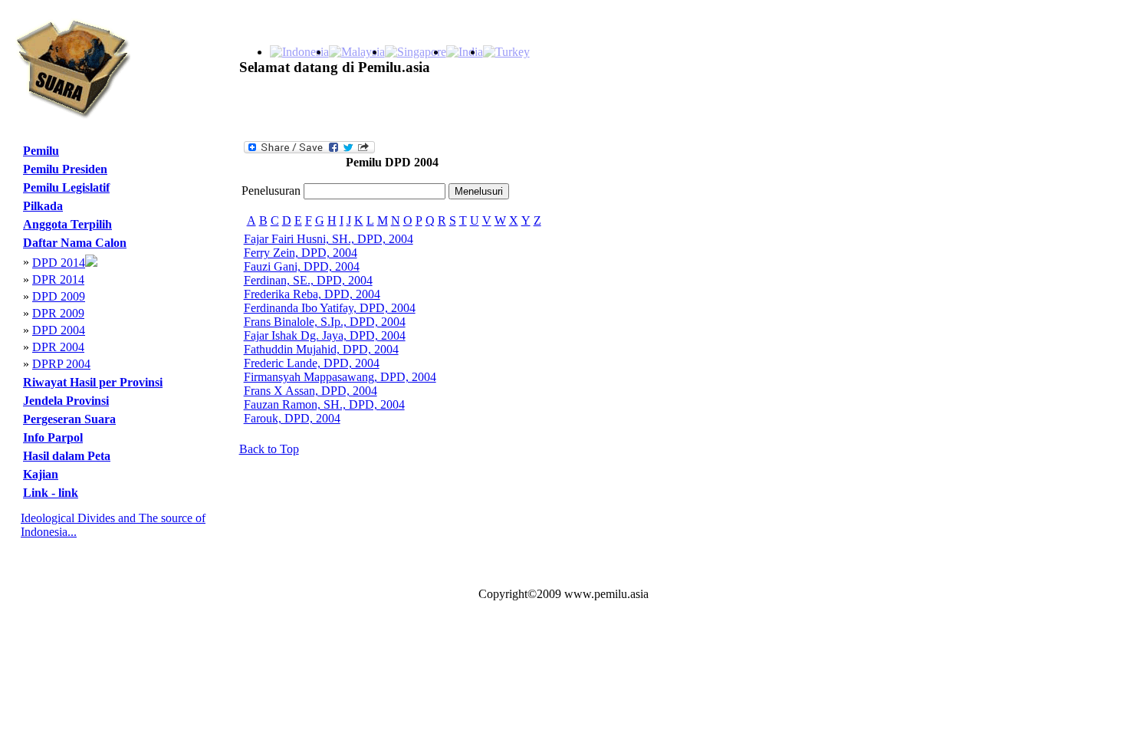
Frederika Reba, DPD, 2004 (312, 294)
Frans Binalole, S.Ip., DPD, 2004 (325, 321)
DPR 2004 (58, 346)
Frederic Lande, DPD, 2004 (312, 363)
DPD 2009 (58, 296)
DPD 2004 (58, 330)
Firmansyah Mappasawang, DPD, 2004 (340, 376)
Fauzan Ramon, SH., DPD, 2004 (324, 404)
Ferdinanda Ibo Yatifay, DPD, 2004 (330, 307)
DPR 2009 (58, 313)
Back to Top (269, 448)
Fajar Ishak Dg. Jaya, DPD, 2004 (325, 335)
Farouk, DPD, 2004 (292, 418)
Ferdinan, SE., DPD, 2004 (308, 280)
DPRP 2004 (61, 363)
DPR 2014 (58, 279)
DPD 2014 (58, 262)
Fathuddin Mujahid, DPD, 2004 (321, 349)
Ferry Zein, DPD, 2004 (300, 252)
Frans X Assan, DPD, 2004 (310, 390)
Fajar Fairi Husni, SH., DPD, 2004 (328, 238)
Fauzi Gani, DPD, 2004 (302, 266)
